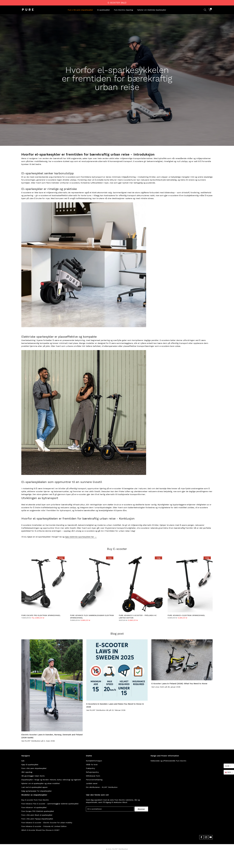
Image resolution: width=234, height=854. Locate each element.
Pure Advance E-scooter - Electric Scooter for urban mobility (46, 823)
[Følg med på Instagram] (206, 837)
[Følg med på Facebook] (201, 837)
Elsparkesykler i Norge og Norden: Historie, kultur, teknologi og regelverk (51, 780)
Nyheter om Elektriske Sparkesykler (151, 10)
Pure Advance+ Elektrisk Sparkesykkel (186, 615)
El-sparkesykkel (103, 10)
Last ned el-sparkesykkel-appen (34, 787)
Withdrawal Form (93, 776)
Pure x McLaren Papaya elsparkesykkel (37, 819)
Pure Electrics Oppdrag (123, 10)
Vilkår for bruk (92, 765)
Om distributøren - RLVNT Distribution (101, 787)
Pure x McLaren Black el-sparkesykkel (36, 815)
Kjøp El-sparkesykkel (29, 765)
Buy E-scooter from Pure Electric (35, 800)
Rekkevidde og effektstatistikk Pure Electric (168, 761)
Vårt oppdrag (26, 772)
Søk (22, 761)
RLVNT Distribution (120, 849)
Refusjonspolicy (92, 772)
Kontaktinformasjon (94, 761)
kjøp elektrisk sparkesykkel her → (81, 537)
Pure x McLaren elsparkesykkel (80, 10)
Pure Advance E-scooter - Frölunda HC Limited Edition (44, 826)
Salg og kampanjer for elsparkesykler (36, 791)
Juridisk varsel (91, 783)
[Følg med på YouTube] (211, 837)
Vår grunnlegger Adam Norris (33, 776)
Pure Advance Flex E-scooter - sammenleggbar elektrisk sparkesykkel (49, 804)
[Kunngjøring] (117, 2)
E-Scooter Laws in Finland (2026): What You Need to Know (179, 683)
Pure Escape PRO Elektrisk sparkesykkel (40, 615)
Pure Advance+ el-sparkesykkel (34, 807)
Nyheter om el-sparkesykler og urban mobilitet (40, 783)
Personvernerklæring (94, 780)
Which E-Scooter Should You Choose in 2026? (40, 830)
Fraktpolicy (90, 768)
